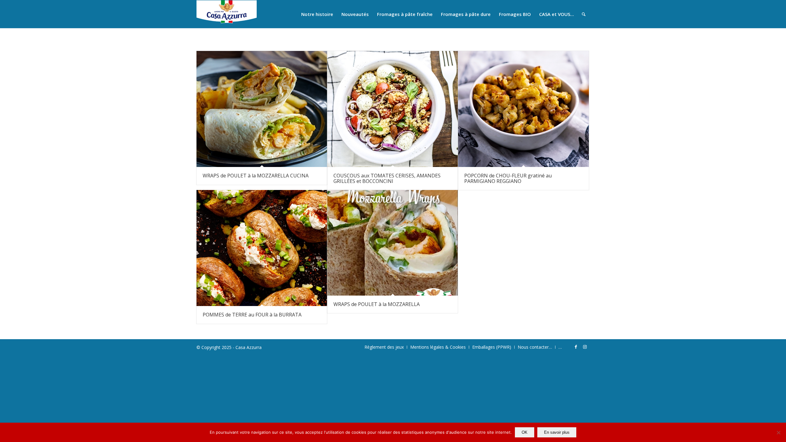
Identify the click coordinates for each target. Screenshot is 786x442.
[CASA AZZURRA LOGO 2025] (226, 14)
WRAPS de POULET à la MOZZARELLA (376, 304)
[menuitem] (317, 14)
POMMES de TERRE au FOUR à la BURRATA (252, 314)
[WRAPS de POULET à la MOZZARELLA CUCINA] (261, 109)
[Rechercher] (584, 14)
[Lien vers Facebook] (575, 346)
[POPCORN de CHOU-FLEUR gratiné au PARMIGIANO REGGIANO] (523, 109)
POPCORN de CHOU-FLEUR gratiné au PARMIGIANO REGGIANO (508, 178)
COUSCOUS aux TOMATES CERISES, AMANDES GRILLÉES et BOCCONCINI (387, 178)
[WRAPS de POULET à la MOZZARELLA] (392, 243)
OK (524, 432)
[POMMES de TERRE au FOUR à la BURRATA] (261, 248)
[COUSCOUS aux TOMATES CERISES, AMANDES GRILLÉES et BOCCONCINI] (392, 109)
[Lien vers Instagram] (585, 346)
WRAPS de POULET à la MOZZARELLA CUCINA (256, 175)
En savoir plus (557, 432)
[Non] (778, 432)
